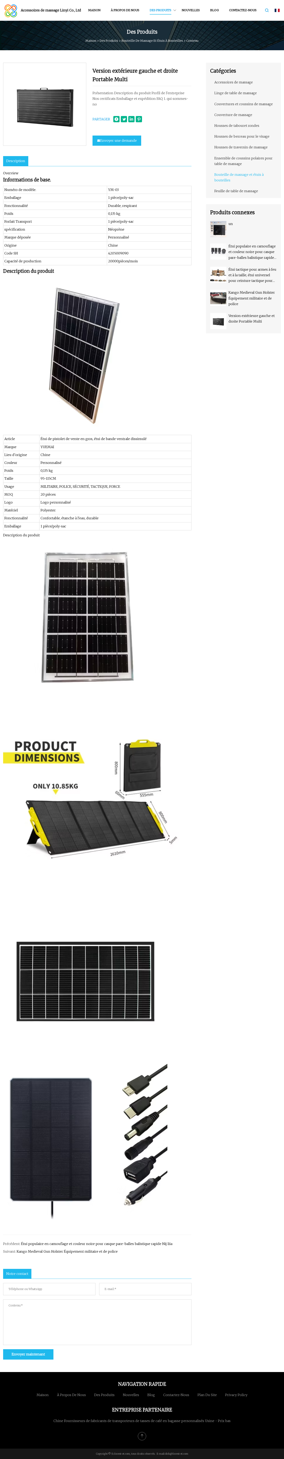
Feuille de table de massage (236, 191)
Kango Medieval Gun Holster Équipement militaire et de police (67, 1251)
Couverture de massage (233, 115)
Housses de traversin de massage (241, 147)
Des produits (160, 10)
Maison (94, 10)
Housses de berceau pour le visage (241, 136)
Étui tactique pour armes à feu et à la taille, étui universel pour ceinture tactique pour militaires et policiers (252, 275)
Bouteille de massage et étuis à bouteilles (152, 41)
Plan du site (207, 1395)
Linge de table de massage (235, 93)
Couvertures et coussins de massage (243, 104)
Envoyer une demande (118, 140)
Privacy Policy (236, 1395)
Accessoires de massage (233, 82)
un (230, 224)
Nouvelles (191, 10)
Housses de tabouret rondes (236, 126)
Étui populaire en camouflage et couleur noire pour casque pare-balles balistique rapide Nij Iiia (96, 1244)
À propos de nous (125, 10)
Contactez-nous (243, 10)
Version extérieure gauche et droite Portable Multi (251, 318)
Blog (214, 10)
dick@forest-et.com (176, 1453)
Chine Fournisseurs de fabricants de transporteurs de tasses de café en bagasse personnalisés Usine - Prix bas (142, 1421)
